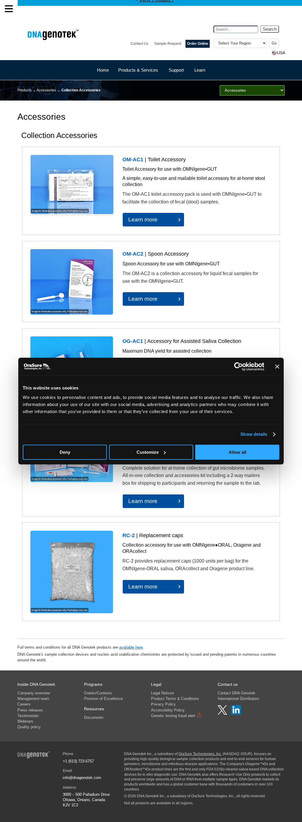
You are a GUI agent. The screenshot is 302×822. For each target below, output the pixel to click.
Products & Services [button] (138, 70)
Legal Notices (162, 693)
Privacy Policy (163, 704)
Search (270, 29)
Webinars (25, 721)
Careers (24, 704)
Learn (199, 70)
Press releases (30, 710)
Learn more (142, 219)
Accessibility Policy (168, 710)
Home (103, 70)
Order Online (197, 44)
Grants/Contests (98, 693)
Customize (148, 452)
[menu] (9, 9)
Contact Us (139, 44)
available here (131, 647)
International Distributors (238, 698)
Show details (253, 434)
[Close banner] (277, 366)
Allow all (237, 452)
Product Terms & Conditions (175, 698)
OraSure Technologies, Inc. (200, 754)
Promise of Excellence (103, 698)
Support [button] (176, 70)
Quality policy (29, 727)
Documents (94, 717)
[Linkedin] (236, 713)
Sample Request (167, 44)
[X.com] (223, 713)
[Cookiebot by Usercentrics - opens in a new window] (238, 366)
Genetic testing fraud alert (176, 716)
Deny (65, 452)
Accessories (46, 90)
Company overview (33, 693)
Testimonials (28, 716)
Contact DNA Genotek (236, 693)
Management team (33, 698)
